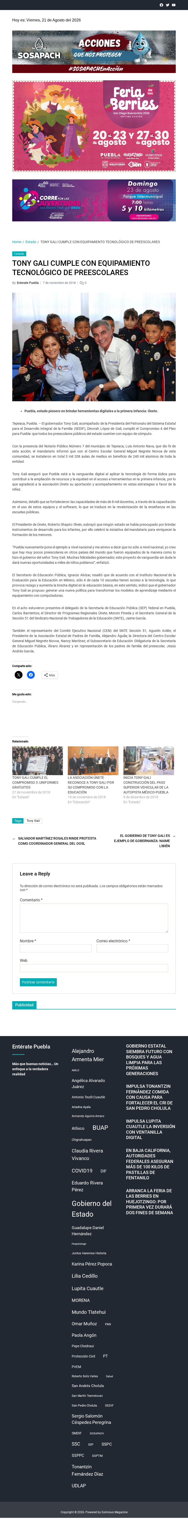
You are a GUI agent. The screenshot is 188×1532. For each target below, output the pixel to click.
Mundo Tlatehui (89, 1312)
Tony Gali (33, 821)
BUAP (100, 1127)
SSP (91, 1444)
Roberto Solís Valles (85, 1376)
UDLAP (79, 1486)
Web (23, 960)
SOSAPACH (97, 1433)
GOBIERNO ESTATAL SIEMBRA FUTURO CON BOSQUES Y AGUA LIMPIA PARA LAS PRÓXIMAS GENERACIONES (149, 1059)
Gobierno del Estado (92, 1208)
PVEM (76, 1367)
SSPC (107, 1444)
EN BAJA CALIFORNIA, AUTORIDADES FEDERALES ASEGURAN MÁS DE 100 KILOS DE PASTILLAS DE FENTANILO (149, 1164)
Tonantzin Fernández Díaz (87, 1470)
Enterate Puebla (28, 283)
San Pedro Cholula (84, 1405)
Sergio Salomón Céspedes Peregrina (91, 1419)
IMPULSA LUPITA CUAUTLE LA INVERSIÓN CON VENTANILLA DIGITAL (150, 1129)
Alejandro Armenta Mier (88, 1055)
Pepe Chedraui (83, 1346)
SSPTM (97, 1456)
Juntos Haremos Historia (89, 1253)
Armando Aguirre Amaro (88, 1116)
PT (105, 1356)
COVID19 (82, 1171)
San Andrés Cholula (88, 1386)
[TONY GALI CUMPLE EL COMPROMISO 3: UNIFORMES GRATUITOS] (37, 760)
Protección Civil (83, 1356)
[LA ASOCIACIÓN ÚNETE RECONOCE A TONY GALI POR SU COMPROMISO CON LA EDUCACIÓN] (93, 760)
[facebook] (161, 5)
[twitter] (167, 5)
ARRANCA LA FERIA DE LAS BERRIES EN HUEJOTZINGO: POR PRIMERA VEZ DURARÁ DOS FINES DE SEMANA (149, 1201)
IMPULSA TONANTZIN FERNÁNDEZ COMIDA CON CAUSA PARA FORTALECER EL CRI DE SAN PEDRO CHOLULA (149, 1097)
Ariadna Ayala (81, 1107)
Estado (19, 254)
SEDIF (109, 1405)
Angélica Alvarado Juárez (88, 1083)
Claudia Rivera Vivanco (87, 1154)
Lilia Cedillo (85, 1276)
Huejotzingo (79, 1243)
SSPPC (78, 1455)
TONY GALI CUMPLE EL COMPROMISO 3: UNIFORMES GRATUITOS (35, 782)
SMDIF (77, 1433)
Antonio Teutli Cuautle (88, 1097)
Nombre (28, 941)
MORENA (81, 1300)
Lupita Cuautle (88, 1288)
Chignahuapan (82, 1139)
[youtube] (174, 5)
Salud (109, 1376)
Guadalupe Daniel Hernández (88, 1230)
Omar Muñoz (84, 1323)
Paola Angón (84, 1335)
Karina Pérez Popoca (92, 1263)
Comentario (31, 900)
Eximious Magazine (115, 1512)
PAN (108, 1324)
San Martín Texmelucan (87, 1396)
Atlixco (78, 1128)
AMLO (75, 1070)
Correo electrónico (113, 941)
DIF (103, 1171)
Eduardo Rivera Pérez (87, 1186)
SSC (76, 1444)
